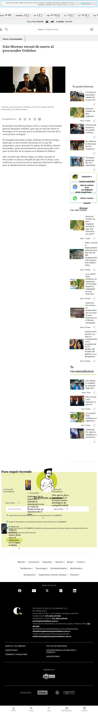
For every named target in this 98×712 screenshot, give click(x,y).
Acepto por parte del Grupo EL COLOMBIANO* (38, 522)
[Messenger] (20, 119)
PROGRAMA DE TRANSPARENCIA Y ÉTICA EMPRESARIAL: (56, 629)
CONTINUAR (85, 3)
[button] (94, 104)
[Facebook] (35, 119)
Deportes (15, 526)
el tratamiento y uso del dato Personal (27, 522)
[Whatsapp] (25, 119)
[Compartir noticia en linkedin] (39, 119)
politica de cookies (68, 4)
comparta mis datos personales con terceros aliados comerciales (56, 528)
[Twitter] (30, 119)
